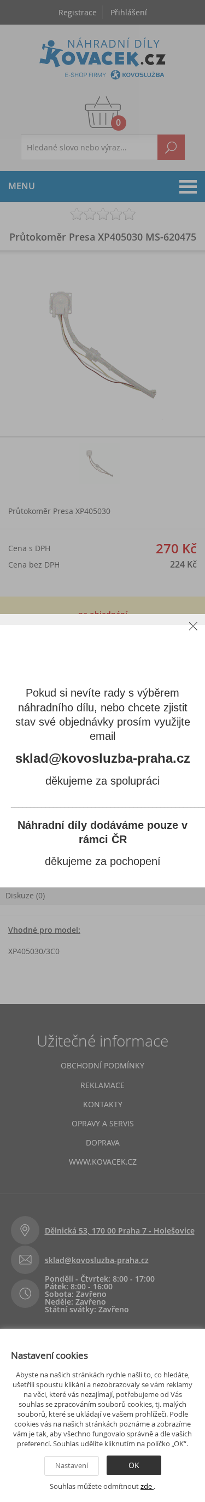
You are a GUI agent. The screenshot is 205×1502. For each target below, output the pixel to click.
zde (147, 1486)
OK (133, 1465)
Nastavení (71, 1465)
